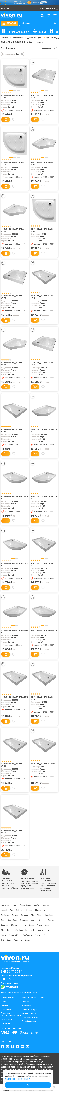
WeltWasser (27, 935)
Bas (11, 910)
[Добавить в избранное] (13, 119)
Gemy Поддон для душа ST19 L (14, 497)
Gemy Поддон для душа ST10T (12, 230)
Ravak (39, 925)
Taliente (40, 930)
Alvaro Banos (25, 905)
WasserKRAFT (14, 935)
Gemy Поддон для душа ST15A (42, 96)
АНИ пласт (48, 935)
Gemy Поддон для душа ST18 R (44, 497)
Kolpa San (4, 925)
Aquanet (45, 905)
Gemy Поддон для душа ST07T (12, 163)
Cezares (15, 915)
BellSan (29, 910)
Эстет (27, 940)
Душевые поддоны (35, 38)
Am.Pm (36, 905)
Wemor (38, 935)
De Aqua (24, 915)
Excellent (49, 915)
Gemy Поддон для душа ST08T (42, 230)
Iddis (32, 920)
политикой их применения (17, 1079)
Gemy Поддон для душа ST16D (12, 832)
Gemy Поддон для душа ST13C (12, 765)
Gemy (3, 920)
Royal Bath (29, 930)
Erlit (32, 915)
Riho (2, 930)
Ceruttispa (5, 915)
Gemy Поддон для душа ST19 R (44, 431)
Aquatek (4, 910)
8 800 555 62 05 (11, 979)
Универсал (18, 940)
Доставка (26, 1002)
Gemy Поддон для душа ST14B (42, 698)
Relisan (47, 925)
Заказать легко (29, 1013)
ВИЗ (2, 940)
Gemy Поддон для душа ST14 (44, 764)
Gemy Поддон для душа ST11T (12, 364)
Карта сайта (6, 1019)
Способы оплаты (29, 1021)
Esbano (39, 915)
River (9, 930)
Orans (31, 925)
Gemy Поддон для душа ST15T (12, 431)
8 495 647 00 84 (11, 971)
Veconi (3, 935)
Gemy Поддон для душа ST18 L (14, 564)
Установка (26, 1006)
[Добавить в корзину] (5, 119)
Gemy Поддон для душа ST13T (42, 564)
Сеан (9, 940)
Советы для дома (30, 1017)
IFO (38, 920)
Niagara (23, 925)
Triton (48, 930)
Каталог (4, 38)
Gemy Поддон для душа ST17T (12, 297)
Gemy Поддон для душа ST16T (42, 364)
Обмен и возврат (30, 1009)
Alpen (15, 905)
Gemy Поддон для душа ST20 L (44, 631)
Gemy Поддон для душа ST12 (14, 697)
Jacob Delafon (48, 920)
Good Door (12, 920)
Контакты (5, 1023)
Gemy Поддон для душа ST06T (12, 96)
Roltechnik (18, 930)
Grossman (24, 920)
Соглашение (6, 1009)
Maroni (14, 925)
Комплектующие (17, 38)
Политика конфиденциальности (11, 1014)
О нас (3, 1002)
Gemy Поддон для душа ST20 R (14, 631)
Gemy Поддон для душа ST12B (42, 297)
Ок (28, 1085)
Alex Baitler (5, 905)
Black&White (40, 910)
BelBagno (20, 910)
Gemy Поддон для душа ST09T (42, 163)
